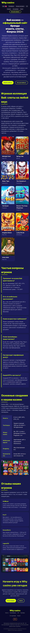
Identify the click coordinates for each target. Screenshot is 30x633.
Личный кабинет (15, 11)
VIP (27, 6)
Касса (4, 6)
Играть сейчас (8, 82)
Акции (21, 9)
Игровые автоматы (20, 6)
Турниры (9, 9)
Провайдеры (11, 6)
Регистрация (10, 600)
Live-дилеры (15, 9)
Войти (21, 600)
